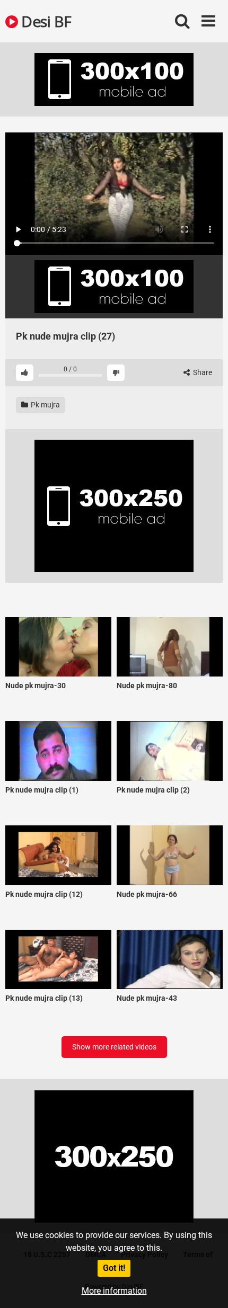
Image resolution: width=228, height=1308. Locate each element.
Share (201, 372)
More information (114, 1291)
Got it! (114, 1268)
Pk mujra (44, 405)
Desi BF (45, 21)
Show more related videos (114, 1047)
